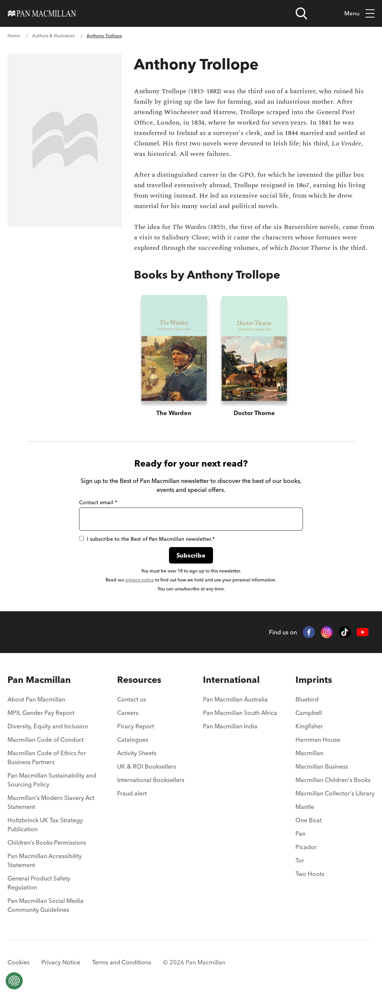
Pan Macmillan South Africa (240, 712)
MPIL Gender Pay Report (40, 712)
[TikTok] (345, 632)
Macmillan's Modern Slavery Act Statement (50, 802)
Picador (306, 847)
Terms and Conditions (121, 962)
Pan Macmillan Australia (235, 699)
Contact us (131, 699)
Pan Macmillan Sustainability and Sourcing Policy (51, 780)
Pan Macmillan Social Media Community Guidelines (45, 905)
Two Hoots (309, 874)
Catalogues (132, 739)
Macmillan (309, 753)
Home (13, 35)
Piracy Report (135, 726)
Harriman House (317, 739)
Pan (300, 833)
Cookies (18, 962)
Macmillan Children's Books (332, 780)
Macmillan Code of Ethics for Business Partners (46, 757)
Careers (127, 712)
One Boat (308, 820)
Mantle (304, 806)
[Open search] (301, 13)
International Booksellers (150, 780)
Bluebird (307, 699)
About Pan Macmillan (36, 699)
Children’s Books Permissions (46, 842)
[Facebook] (309, 632)
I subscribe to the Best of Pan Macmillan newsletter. (151, 539)
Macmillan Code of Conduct (45, 739)
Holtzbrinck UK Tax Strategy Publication (45, 824)
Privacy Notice (60, 962)
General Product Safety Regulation (38, 883)
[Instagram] (327, 632)
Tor (299, 860)
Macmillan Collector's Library (335, 793)
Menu (352, 13)
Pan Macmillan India (230, 726)
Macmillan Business (321, 766)
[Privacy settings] (14, 980)
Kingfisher (309, 726)
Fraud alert (132, 793)
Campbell (308, 712)
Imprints (313, 679)
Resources (139, 679)
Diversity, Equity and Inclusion (47, 726)
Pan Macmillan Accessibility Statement (44, 860)
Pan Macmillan (39, 679)
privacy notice (139, 580)
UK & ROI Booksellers (146, 766)
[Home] (41, 13)
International (231, 679)
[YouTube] (363, 632)
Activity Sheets (136, 753)
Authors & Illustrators (53, 35)
